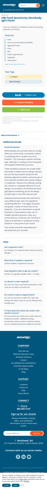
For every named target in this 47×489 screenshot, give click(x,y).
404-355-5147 (19, 10)
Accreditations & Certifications (23, 363)
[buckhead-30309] (9, 5)
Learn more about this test (14, 64)
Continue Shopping (25, 102)
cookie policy (22, 479)
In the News (23, 369)
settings (26, 481)
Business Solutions (23, 357)
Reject (15, 485)
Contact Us (23, 387)
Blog (23, 372)
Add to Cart (25, 110)
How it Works (23, 393)
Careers (23, 360)
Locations (24, 384)
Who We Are (23, 351)
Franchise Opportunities (23, 366)
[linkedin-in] (23, 457)
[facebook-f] (18, 457)
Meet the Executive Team (23, 354)
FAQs (23, 390)
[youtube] (29, 457)
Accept (6, 485)
